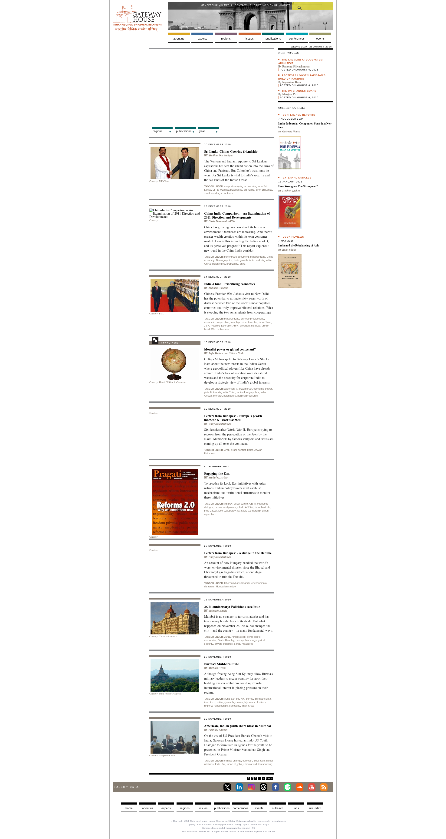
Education (259, 760)
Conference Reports (299, 115)
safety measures (243, 643)
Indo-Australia (262, 507)
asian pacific (241, 503)
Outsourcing (265, 764)
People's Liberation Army (225, 325)
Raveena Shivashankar (296, 66)
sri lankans (226, 193)
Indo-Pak (220, 764)
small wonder (211, 193)
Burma (249, 698)
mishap (240, 640)
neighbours (229, 395)
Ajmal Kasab (239, 636)
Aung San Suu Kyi (234, 698)
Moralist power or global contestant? (230, 349)
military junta (224, 702)
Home (129, 808)
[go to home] (137, 30)
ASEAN (228, 503)
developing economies (243, 186)
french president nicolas (243, 322)
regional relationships (216, 705)
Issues (250, 38)
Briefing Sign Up (266, 5)
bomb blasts (254, 636)
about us (147, 808)
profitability (232, 263)
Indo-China (265, 322)
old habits (249, 189)
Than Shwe (248, 705)
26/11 (227, 636)
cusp (227, 186)
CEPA (252, 503)
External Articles (297, 177)
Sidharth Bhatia (218, 611)
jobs (239, 764)
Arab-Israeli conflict (235, 449)
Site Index (315, 808)
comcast (247, 760)
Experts (202, 38)
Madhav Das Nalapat (221, 155)
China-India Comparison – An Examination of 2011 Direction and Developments (237, 215)
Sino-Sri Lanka (264, 189)
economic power (262, 388)
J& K (207, 325)
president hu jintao (250, 325)
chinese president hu (252, 318)
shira (242, 263)
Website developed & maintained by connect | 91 (228, 828)
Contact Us (243, 5)
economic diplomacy (226, 507)
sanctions (234, 705)
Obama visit (250, 764)
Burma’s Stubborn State (221, 664)
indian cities (218, 263)
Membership (209, 5)
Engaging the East (217, 473)
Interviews (169, 343)
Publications (273, 38)
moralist (217, 395)
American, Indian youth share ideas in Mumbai (237, 726)
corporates (210, 640)
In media (226, 5)
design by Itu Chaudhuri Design (252, 824)
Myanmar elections (255, 702)
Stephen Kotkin (291, 190)
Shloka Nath (236, 353)
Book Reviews (293, 237)
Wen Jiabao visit (220, 329)
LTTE (216, 189)
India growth (241, 260)
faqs (296, 808)
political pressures (247, 395)
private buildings (224, 643)
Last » (269, 778)
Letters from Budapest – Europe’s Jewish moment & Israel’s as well (233, 418)
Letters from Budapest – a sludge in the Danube (238, 553)
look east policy (227, 510)
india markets (256, 260)
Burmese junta (263, 698)
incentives (210, 702)
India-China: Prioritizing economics (229, 284)
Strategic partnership (249, 510)
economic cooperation (216, 322)
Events (320, 38)
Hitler (250, 449)
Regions (226, 38)
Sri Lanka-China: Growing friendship (231, 151)
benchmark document (236, 256)
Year (202, 131)
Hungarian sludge (226, 586)
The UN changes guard (299, 91)
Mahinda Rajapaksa (231, 189)
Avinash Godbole (218, 288)
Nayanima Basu (291, 82)
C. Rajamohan (244, 388)
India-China (229, 392)
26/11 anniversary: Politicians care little (232, 607)
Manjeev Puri (290, 94)
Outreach (277, 808)
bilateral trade (257, 256)
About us (178, 38)
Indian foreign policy (248, 392)
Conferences (297, 38)
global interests (212, 392)
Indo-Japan (210, 510)
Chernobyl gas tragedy (237, 583)
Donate (285, 5)
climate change (232, 760)
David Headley (226, 640)
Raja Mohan (216, 353)
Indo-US (231, 764)
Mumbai (249, 640)
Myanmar (237, 702)
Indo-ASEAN (246, 507)
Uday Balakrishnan (220, 424)
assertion (229, 388)
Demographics (224, 260)
